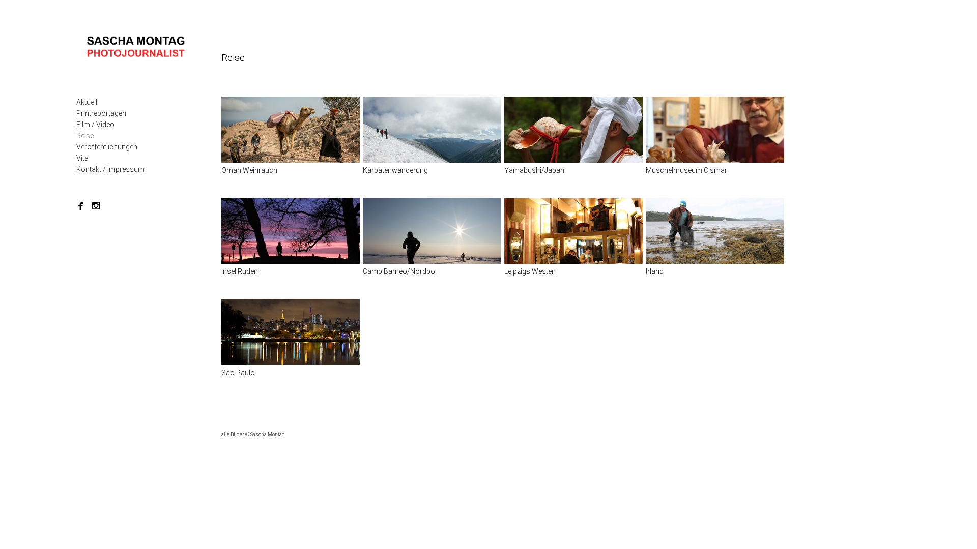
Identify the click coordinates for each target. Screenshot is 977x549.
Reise (85, 136)
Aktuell (86, 102)
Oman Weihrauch (249, 170)
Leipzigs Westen (530, 271)
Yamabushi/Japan (534, 170)
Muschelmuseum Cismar (686, 170)
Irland (655, 271)
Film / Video (95, 124)
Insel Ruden (239, 271)
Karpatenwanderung (395, 170)
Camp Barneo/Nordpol (400, 271)
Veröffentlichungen (106, 147)
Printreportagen (101, 113)
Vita (82, 158)
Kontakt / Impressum (110, 169)
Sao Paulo (238, 373)
